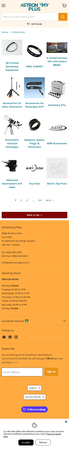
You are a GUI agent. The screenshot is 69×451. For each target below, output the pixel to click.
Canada (33, 397)
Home (5, 32)
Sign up (51, 372)
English (33, 388)
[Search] (62, 17)
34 (39, 200)
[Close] (66, 421)
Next (49, 200)
